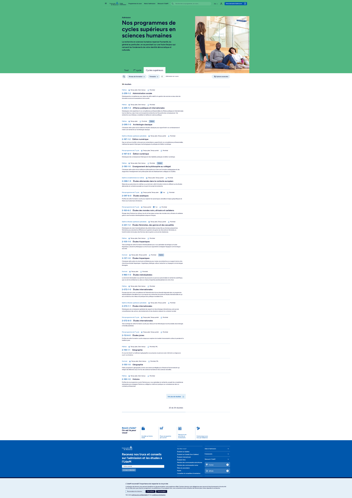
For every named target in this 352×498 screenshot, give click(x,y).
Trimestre (153, 76)
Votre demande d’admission (234, 3)
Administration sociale (142, 93)
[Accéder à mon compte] (221, 4)
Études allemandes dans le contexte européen (153, 181)
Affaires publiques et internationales (149, 108)
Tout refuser (150, 491)
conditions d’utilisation (158, 495)
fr (215, 4)
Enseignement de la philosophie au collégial (152, 166)
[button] (106, 3)
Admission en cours (172, 76)
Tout (126, 70)
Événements (208, 454)
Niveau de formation (135, 76)
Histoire (136, 379)
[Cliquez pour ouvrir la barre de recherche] (124, 76)
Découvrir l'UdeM (163, 3)
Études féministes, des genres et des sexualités (153, 225)
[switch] (163, 76)
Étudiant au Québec (183, 452)
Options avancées (222, 76)
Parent (179, 470)
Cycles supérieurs (154, 70)
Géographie (137, 350)
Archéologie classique (142, 124)
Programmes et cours (135, 3)
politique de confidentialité (140, 495)
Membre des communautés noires (187, 465)
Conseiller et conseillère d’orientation (188, 473)
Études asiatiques (141, 196)
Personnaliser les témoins (135, 491)
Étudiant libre (181, 460)
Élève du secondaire (183, 468)
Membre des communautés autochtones (189, 462)
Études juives (138, 335)
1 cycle (137, 70)
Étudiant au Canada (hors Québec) (188, 454)
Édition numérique (140, 139)
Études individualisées (142, 275)
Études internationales (143, 289)
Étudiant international (184, 457)
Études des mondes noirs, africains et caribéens (153, 210)
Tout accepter (161, 491)
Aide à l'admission (149, 3)
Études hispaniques (141, 241)
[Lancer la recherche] (172, 3)
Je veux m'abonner (129, 470)
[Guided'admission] (148, 448)
